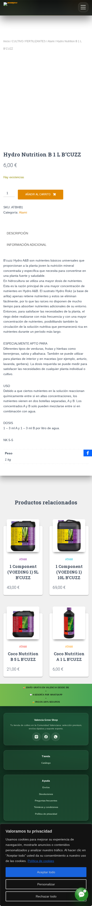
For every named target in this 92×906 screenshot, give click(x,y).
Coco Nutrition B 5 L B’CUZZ (23, 656)
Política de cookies (41, 861)
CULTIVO (17, 41)
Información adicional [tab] (26, 244)
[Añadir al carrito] (37, 587)
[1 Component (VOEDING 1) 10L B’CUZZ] (69, 535)
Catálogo (46, 763)
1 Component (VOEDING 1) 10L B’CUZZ (69, 572)
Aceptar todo (46, 872)
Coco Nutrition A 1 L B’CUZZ (69, 656)
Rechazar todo (46, 896)
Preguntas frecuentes (46, 800)
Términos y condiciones (46, 807)
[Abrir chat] (81, 894)
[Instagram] (36, 736)
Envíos (46, 787)
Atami (51, 41)
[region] (46, 865)
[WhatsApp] (55, 736)
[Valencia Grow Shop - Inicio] (11, 7)
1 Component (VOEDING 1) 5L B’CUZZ (23, 572)
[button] (83, 7)
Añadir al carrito (38, 194)
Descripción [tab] (17, 233)
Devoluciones (46, 794)
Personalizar (46, 884)
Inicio (6, 41)
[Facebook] (46, 736)
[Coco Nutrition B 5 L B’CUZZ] (23, 623)
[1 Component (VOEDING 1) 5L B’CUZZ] (23, 535)
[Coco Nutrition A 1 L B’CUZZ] (69, 623)
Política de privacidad (46, 814)
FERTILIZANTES (35, 41)
